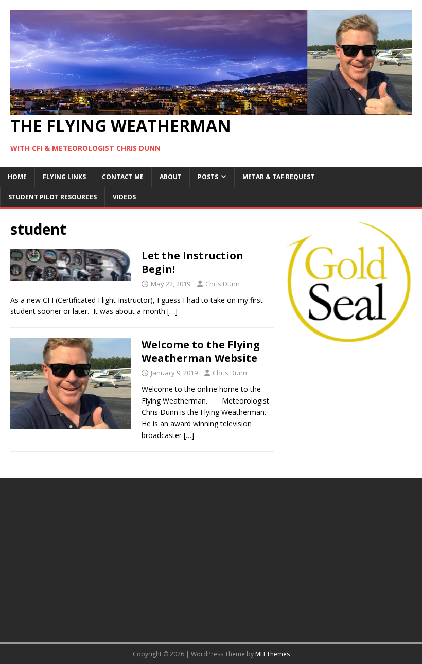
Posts (208, 176)
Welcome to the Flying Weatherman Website (201, 351)
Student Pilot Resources (52, 197)
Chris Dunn (222, 283)
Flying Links (64, 176)
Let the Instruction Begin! (192, 262)
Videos (124, 197)
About (171, 176)
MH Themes (272, 654)
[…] (172, 311)
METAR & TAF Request (278, 176)
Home (17, 176)
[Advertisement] (348, 405)
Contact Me (123, 176)
